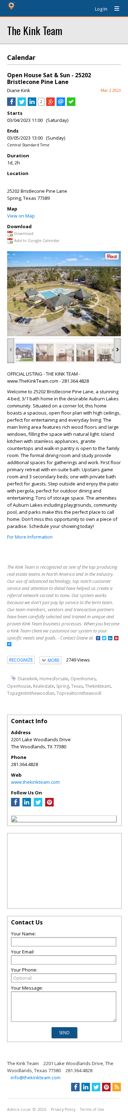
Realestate (43, 686)
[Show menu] (114, 9)
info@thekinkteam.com (35, 1077)
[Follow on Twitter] (104, 638)
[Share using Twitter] (21, 104)
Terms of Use (92, 1109)
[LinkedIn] (26, 804)
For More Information (30, 537)
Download (23, 233)
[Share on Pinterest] (112, 258)
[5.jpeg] (105, 352)
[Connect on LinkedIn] (110, 638)
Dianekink (27, 679)
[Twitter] (38, 804)
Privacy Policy (63, 1109)
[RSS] (116, 1087)
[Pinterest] (49, 804)
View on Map (21, 216)
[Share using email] (61, 104)
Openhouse (19, 686)
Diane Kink (18, 90)
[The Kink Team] (14, 820)
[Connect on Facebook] (98, 638)
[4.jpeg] (85, 352)
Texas (77, 686)
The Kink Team (34, 30)
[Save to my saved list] (71, 104)
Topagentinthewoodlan (30, 693)
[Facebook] (15, 804)
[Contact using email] (9, 644)
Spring (62, 686)
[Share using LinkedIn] (32, 104)
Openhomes (83, 679)
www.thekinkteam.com (35, 782)
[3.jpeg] (65, 352)
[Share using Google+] (50, 104)
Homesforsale (53, 679)
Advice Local (19, 1109)
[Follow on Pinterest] (116, 638)
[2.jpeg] (44, 352)
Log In (101, 9)
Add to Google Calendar (37, 240)
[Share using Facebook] (11, 104)
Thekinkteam (98, 686)
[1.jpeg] (24, 352)
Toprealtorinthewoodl (79, 693)
